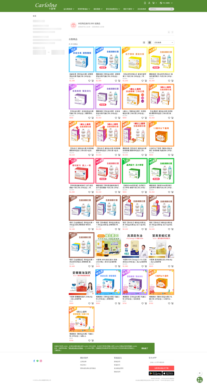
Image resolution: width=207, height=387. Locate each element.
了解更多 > (57, 350)
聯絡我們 (117, 372)
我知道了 (144, 348)
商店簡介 (83, 365)
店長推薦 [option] (157, 42)
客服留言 (117, 365)
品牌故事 (83, 361)
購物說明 (117, 361)
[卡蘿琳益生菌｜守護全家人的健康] (46, 6)
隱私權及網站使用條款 (88, 368)
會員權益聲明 (118, 368)
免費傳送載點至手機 (161, 368)
